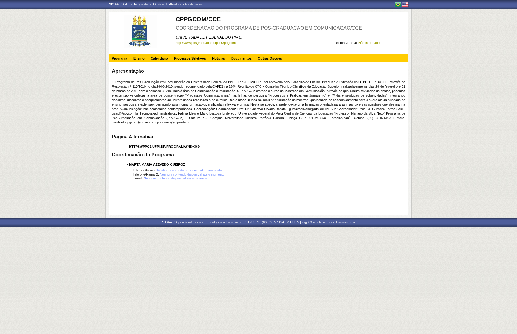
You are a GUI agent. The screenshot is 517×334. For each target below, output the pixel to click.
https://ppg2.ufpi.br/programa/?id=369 (164, 146)
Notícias (218, 58)
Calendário (159, 58)
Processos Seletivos (190, 58)
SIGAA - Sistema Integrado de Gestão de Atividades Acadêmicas (156, 4)
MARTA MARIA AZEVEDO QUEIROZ (157, 164)
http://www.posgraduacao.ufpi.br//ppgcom (206, 43)
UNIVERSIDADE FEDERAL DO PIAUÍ (209, 37)
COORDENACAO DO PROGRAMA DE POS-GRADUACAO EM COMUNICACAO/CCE (269, 27)
